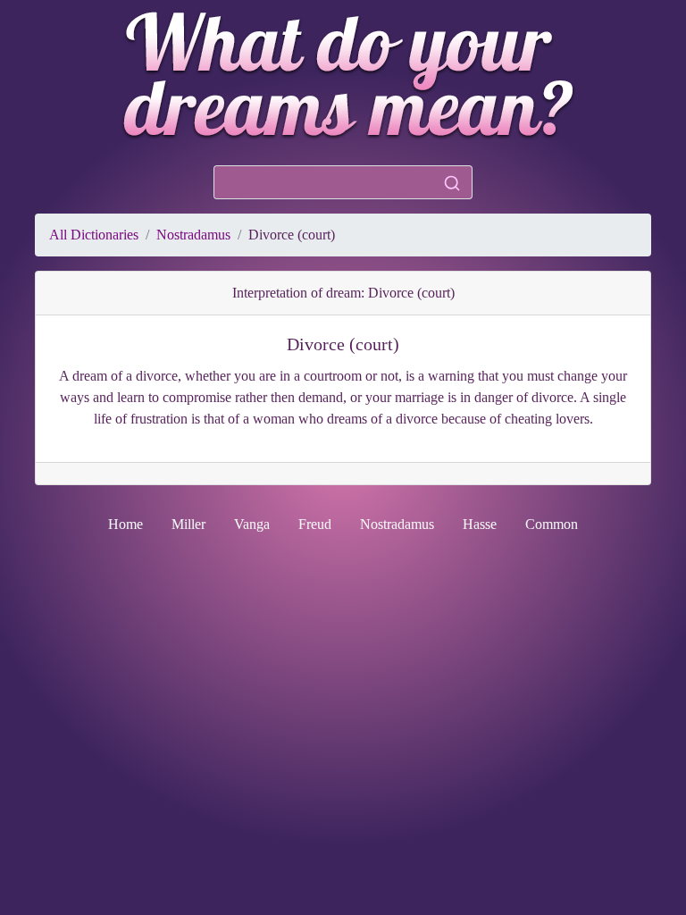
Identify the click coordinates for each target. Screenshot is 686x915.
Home (125, 524)
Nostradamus (193, 234)
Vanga (252, 524)
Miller (188, 524)
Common (551, 524)
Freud (314, 524)
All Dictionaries (93, 234)
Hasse (480, 524)
